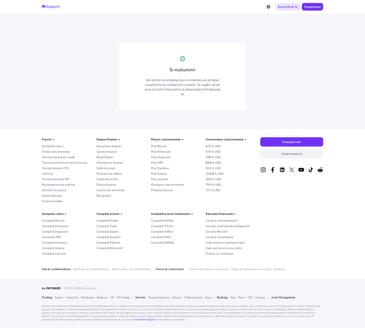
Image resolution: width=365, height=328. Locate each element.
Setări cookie (119, 269)
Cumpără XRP (51, 237)
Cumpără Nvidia (107, 220)
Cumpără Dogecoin (55, 231)
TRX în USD (213, 185)
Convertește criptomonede (226, 139)
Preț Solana (159, 174)
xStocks (176, 297)
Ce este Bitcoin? (217, 231)
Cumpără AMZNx (162, 242)
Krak (233, 297)
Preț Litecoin (159, 179)
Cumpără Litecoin (54, 253)
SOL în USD (213, 168)
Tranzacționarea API (55, 179)
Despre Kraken (108, 139)
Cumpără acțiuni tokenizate (172, 214)
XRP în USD (213, 157)
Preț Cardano (160, 168)
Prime (241, 297)
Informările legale (145, 319)
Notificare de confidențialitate (91, 269)
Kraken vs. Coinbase (219, 253)
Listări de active (107, 179)
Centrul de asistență (110, 190)
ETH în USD (213, 152)
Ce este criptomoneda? (222, 220)
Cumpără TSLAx (162, 226)
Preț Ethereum (161, 152)
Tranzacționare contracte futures (64, 163)
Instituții (47, 174)
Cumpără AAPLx (162, 231)
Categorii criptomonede (167, 185)
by (51, 288)
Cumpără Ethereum (55, 226)
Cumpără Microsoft (110, 248)
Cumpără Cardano (54, 242)
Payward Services (158, 297)
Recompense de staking (58, 185)
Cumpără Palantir (108, 242)
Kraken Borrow (52, 196)
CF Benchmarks (193, 297)
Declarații (279, 269)
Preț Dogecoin (160, 157)
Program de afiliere (109, 174)
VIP (112, 297)
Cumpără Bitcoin (53, 220)
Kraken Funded (52, 201)
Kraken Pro (72, 297)
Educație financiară (221, 214)
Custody (260, 297)
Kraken (59, 297)
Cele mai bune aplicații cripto (225, 242)
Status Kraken (106, 185)
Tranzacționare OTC (55, 168)
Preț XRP (157, 163)
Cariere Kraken (107, 152)
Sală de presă (106, 168)
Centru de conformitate (170, 269)
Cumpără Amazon (109, 237)
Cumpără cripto (52, 146)
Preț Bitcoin (159, 146)
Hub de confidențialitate (56, 269)
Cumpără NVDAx (162, 220)
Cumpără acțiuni (109, 214)
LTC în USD (213, 190)
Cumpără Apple (107, 231)
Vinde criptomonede (56, 152)
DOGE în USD (215, 174)
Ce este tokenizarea (219, 237)
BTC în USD (213, 146)
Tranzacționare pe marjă (58, 157)
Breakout (102, 297)
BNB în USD (213, 163)
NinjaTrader (87, 297)
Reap (208, 297)
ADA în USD (213, 179)
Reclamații (104, 196)
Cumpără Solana (53, 248)
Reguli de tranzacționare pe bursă (251, 269)
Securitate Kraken (109, 146)
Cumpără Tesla (107, 226)
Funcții (48, 139)
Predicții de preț (162, 190)
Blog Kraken (105, 157)
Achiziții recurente (54, 190)
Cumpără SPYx (161, 237)
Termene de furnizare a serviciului (209, 269)
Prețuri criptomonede (167, 139)
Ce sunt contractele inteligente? (228, 226)
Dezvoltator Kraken (110, 163)
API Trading (123, 297)
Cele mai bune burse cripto (224, 248)
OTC (250, 297)
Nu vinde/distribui (140, 269)
